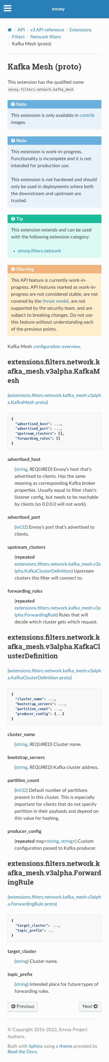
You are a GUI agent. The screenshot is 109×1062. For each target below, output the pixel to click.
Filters (18, 37)
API (21, 30)
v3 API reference (47, 30)
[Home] (10, 29)
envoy (58, 9)
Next (88, 1006)
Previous (24, 1006)
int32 (21, 527)
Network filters (45, 37)
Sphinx (36, 1046)
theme (65, 1046)
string (21, 469)
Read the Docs (22, 1051)
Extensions (80, 30)
